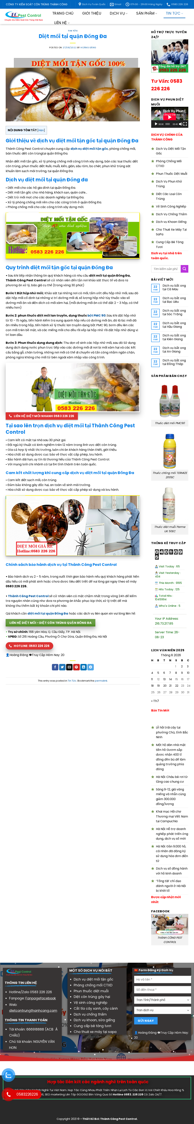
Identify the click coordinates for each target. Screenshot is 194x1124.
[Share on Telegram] (90, 667)
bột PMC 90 (97, 315)
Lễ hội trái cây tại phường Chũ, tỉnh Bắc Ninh (172, 732)
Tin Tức (173, 13)
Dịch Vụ (117, 13)
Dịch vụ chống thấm (90, 1014)
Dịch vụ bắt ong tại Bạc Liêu (174, 299)
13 (164, 679)
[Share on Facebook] (55, 667)
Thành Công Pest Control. (119, 1119)
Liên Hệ (60, 22)
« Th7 (155, 701)
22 (176, 686)
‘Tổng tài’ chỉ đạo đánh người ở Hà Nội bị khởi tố (171, 886)
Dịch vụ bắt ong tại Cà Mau (174, 287)
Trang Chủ (63, 13)
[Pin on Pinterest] (76, 667)
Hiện (41, 130)
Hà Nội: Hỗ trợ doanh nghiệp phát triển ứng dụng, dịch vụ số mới (172, 834)
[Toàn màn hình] (185, 124)
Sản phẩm (145, 13)
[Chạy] (156, 124)
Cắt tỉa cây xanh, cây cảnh (96, 1008)
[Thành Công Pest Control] (23, 16)
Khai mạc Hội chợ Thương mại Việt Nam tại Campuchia (172, 816)
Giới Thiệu (91, 13)
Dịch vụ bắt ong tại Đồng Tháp (174, 362)
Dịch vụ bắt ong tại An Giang (174, 349)
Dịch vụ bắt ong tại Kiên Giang (174, 337)
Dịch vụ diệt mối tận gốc (93, 979)
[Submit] (184, 268)
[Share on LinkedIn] (83, 667)
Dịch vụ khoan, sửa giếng (94, 1020)
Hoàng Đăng (88, 47)
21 (170, 686)
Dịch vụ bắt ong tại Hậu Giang (174, 324)
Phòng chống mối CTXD (93, 985)
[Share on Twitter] (62, 667)
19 (158, 686)
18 (152, 686)
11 (152, 679)
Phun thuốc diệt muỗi (91, 991)
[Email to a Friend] (69, 667)
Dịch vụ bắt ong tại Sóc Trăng (174, 312)
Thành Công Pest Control (28, 596)
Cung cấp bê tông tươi (92, 1026)
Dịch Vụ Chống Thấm (171, 214)
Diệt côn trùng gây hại (92, 997)
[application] (169, 117)
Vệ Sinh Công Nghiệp (171, 206)
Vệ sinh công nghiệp (90, 1002)
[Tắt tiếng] (181, 124)
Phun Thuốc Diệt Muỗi (171, 174)
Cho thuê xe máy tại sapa (95, 1032)
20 (165, 686)
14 (170, 679)
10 (188, 673)
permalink (101, 680)
